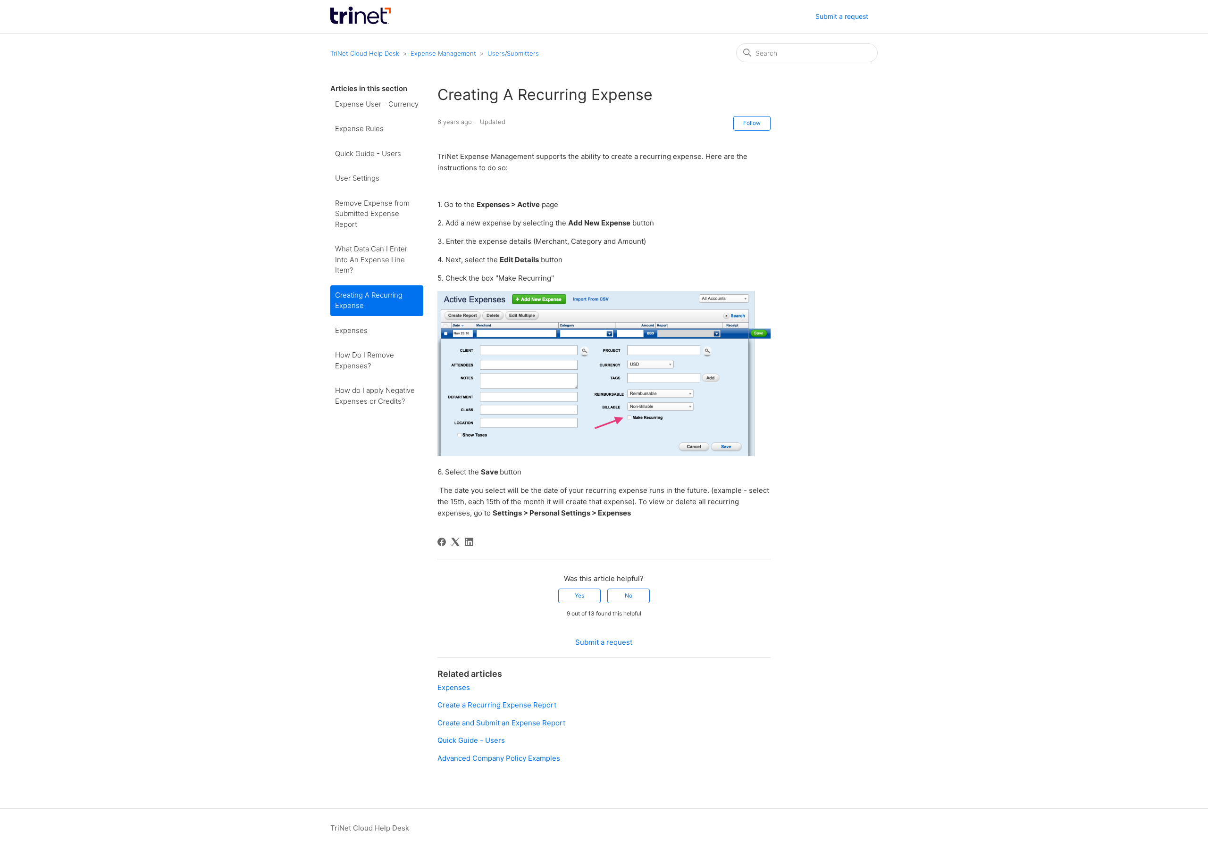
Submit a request (841, 16)
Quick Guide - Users (368, 153)
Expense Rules (359, 128)
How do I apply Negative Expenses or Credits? (375, 396)
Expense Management (443, 53)
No (628, 595)
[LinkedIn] (469, 542)
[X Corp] (455, 542)
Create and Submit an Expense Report (501, 722)
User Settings (357, 178)
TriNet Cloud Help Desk (365, 53)
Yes (579, 595)
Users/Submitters (513, 53)
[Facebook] (441, 542)
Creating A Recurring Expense (369, 300)
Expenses (351, 330)
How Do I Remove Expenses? (364, 360)
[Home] (360, 21)
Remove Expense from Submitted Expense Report (372, 214)
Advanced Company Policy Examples (498, 758)
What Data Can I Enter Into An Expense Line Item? (371, 259)
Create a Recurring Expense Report (496, 704)
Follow (752, 122)
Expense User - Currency (377, 104)
